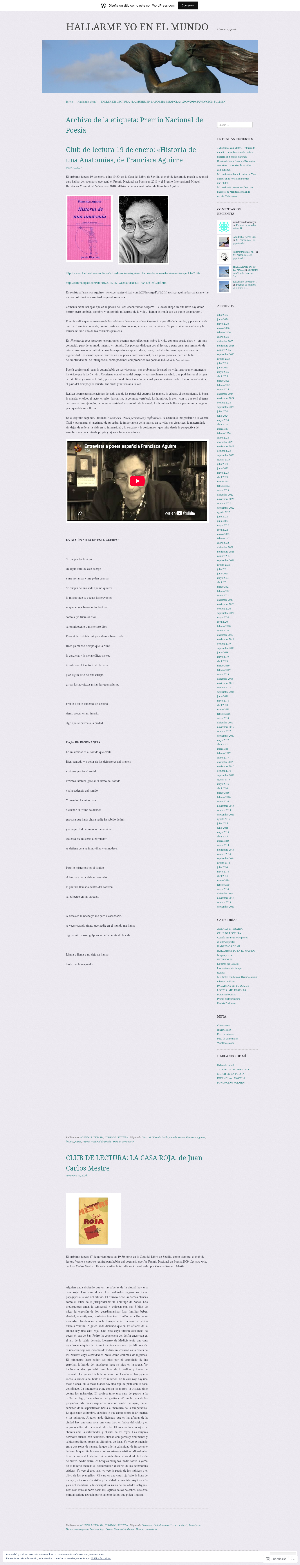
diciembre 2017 (225, 722)
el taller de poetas (226, 941)
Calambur (147, 1525)
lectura (69, 1141)
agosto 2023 (223, 459)
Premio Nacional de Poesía (97, 1141)
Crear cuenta (223, 1025)
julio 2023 (222, 463)
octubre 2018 (224, 687)
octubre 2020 (224, 608)
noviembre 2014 (225, 849)
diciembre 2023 (225, 442)
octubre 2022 (224, 503)
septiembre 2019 (225, 648)
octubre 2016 (224, 770)
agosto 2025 (223, 358)
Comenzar (188, 5)
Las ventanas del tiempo (229, 968)
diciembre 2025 (225, 341)
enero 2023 (223, 490)
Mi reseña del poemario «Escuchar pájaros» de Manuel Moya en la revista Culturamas (235, 191)
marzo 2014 (223, 880)
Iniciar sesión (224, 1029)
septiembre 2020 (225, 613)
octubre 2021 (224, 556)
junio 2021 (222, 573)
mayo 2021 (223, 577)
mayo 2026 (223, 323)
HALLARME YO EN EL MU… (244, 268)
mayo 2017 (223, 740)
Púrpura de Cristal (226, 994)
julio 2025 (222, 363)
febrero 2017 (224, 753)
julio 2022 (222, 516)
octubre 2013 (224, 902)
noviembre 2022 (225, 499)
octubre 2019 (224, 643)
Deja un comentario (123, 1141)
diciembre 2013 (225, 893)
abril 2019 (222, 661)
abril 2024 (222, 424)
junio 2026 (222, 319)
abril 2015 (222, 836)
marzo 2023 (223, 481)
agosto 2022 (223, 512)
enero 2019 (223, 674)
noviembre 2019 (225, 639)
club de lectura (177, 1137)
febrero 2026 (224, 332)
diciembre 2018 (225, 678)
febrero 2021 (224, 591)
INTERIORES (225, 959)
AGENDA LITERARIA (91, 1137)
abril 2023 (222, 477)
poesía (77, 1141)
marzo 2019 (223, 665)
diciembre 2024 (225, 393)
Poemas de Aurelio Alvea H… (244, 226)
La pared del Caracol (228, 963)
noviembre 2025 (225, 345)
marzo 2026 (223, 328)
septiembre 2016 (225, 775)
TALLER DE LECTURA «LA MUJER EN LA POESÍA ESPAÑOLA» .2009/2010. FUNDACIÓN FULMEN (163, 101)
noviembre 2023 (225, 446)
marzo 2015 (223, 840)
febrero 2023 (224, 485)
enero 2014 (223, 889)
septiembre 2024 (225, 407)
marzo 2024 (223, 428)
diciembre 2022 (225, 494)
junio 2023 (222, 468)
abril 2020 (222, 621)
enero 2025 (223, 389)
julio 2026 (222, 314)
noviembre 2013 (225, 897)
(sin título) (222, 183)
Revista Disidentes (227, 1003)
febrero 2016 (224, 797)
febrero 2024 (224, 433)
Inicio (69, 101)
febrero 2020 (224, 626)
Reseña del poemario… (245, 281)
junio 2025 (222, 367)
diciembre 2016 (225, 762)
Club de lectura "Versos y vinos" (170, 1525)
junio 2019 (222, 652)
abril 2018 (222, 705)
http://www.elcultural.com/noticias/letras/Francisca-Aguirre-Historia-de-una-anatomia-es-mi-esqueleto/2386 (133, 273)
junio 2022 (222, 520)
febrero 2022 (224, 538)
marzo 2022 (223, 534)
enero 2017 (223, 757)
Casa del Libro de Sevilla (155, 1137)
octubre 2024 (224, 402)
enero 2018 (223, 718)
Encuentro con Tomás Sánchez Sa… (245, 273)
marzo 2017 (223, 748)
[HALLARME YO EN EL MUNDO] (150, 66)
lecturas (221, 972)
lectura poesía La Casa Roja (89, 1529)
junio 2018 (222, 696)
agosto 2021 (223, 564)
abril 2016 (222, 788)
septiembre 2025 (225, 354)
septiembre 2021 (225, 560)
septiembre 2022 (225, 507)
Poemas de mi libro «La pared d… (244, 286)
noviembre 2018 (225, 683)
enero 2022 (223, 542)
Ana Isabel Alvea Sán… (245, 236)
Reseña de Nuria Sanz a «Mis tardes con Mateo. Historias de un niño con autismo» (236, 165)
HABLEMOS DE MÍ (228, 946)
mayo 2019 (223, 656)
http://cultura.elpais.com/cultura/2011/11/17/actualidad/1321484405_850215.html (116, 283)
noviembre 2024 (225, 398)
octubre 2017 (224, 731)
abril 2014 (222, 876)
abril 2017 (222, 744)
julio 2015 (222, 823)
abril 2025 (222, 376)
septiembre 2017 (225, 735)
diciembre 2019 (225, 634)
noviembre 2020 (225, 604)
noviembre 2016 (225, 766)
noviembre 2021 (225, 551)
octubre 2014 (224, 854)
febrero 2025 (224, 385)
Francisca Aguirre (195, 1137)
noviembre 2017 (225, 726)
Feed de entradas (226, 1034)
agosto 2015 (223, 819)
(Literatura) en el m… (244, 251)
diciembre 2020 (225, 599)
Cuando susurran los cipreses (232, 937)
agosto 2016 (223, 779)
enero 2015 (223, 845)
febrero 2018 (224, 713)
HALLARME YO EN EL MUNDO (137, 27)
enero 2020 (223, 630)
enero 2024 (223, 437)
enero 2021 (223, 595)
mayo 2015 (223, 832)
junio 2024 (222, 415)
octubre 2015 (224, 810)
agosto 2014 (223, 862)
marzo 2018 (223, 709)
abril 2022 (222, 529)
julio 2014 (222, 867)
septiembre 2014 (225, 858)
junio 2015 (222, 827)
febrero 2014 (224, 884)
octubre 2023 (224, 450)
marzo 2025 (223, 380)
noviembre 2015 (225, 805)
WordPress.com (225, 1043)
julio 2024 (222, 411)
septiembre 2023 (225, 455)
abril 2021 (222, 582)
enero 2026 (223, 336)
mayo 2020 (223, 617)
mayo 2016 (223, 783)
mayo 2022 (223, 525)
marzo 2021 (223, 586)
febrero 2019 (224, 669)
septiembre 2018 (225, 691)
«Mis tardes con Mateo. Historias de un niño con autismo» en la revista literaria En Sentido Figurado (236, 152)
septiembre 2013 (225, 906)
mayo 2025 (223, 371)
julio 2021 (222, 569)
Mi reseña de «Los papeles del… (244, 241)
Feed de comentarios (228, 1038)
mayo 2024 (223, 420)
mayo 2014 (223, 871)
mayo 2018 (223, 700)
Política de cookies (101, 1558)
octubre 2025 (224, 350)
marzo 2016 (223, 792)
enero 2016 (223, 801)
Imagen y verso (225, 955)
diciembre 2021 (225, 547)
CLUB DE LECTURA (116, 1137)
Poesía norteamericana (228, 998)
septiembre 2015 (225, 814)
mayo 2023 (223, 472)
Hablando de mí (87, 101)
